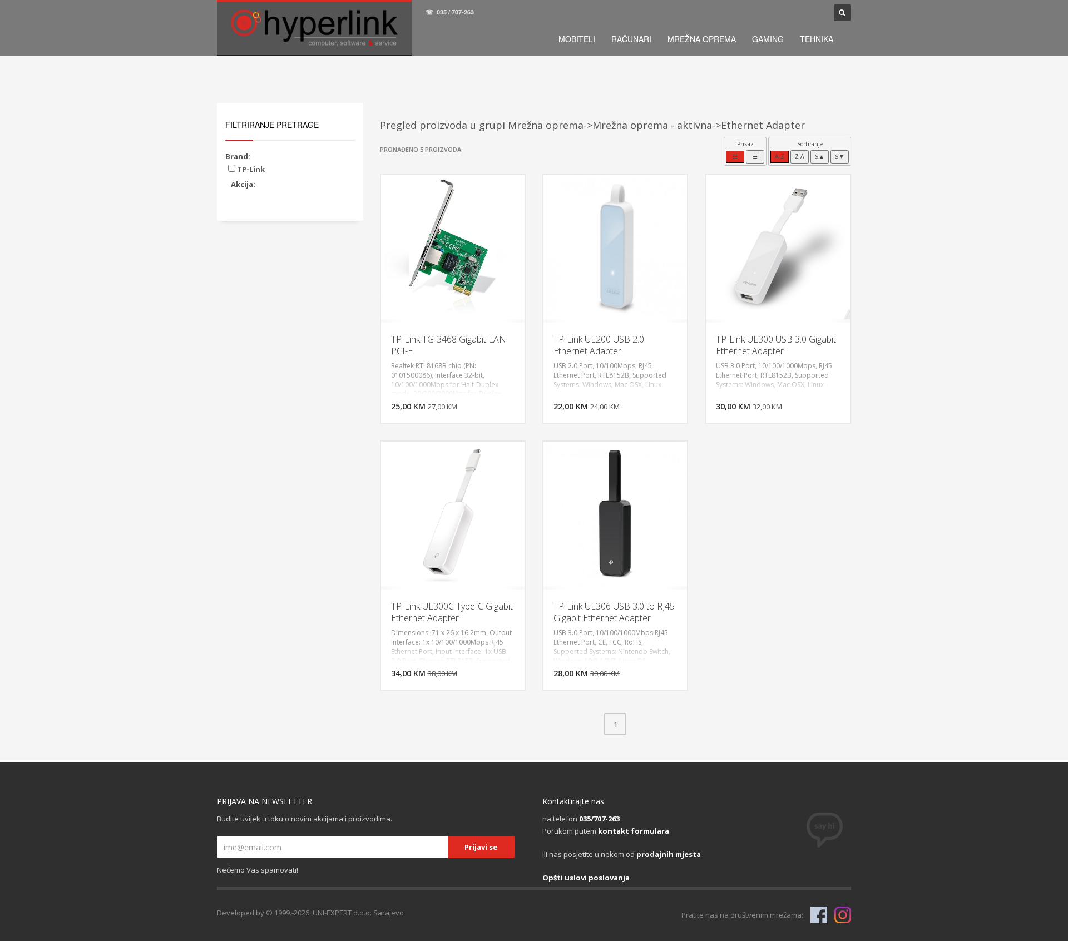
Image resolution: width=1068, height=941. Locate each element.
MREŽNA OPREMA (702, 38)
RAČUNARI (631, 38)
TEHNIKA (816, 38)
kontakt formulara (633, 831)
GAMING (768, 38)
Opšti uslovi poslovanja (586, 878)
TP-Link (250, 169)
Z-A (799, 156)
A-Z (779, 156)
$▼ (839, 156)
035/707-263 (599, 819)
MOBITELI (576, 38)
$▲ (819, 156)
